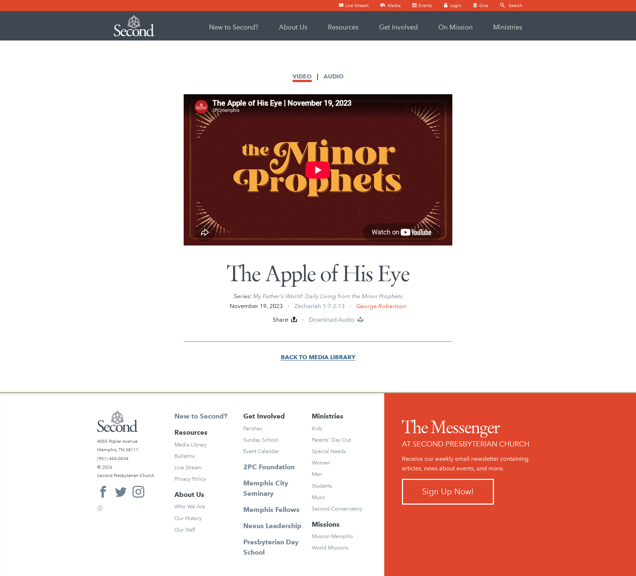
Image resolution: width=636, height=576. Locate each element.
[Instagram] (138, 493)
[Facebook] (103, 493)
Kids (317, 428)
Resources (343, 27)
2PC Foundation (269, 467)
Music (318, 497)
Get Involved (398, 27)
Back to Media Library (318, 357)
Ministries (507, 27)
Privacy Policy (190, 479)
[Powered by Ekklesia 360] (100, 508)
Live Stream (356, 5)
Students (322, 486)
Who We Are (189, 506)
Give (483, 5)
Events (424, 5)
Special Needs (329, 451)
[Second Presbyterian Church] (134, 25)
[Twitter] (121, 493)
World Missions (330, 548)
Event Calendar (261, 451)
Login (455, 5)
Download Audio (332, 319)
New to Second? (233, 27)
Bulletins (184, 456)
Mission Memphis (332, 536)
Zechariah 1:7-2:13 (319, 306)
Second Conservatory (337, 509)
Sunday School (261, 440)
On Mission (455, 27)
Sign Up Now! (448, 492)
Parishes (252, 428)
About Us (293, 27)
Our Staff (184, 530)
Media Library (190, 445)
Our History (188, 518)
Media (393, 5)
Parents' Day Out (331, 440)
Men (317, 474)
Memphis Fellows (271, 509)
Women (321, 463)
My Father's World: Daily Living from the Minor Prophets (328, 296)
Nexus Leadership (272, 526)
